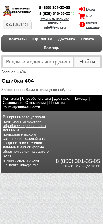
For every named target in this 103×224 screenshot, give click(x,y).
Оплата (87, 39)
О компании (35, 103)
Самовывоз (12, 103)
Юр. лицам (42, 39)
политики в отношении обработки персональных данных (24, 125)
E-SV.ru (33, 161)
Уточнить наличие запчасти (54, 20)
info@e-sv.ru (55, 27)
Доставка (66, 39)
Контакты (18, 39)
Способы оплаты (36, 98)
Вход (90, 9)
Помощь (51, 48)
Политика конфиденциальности (34, 105)
